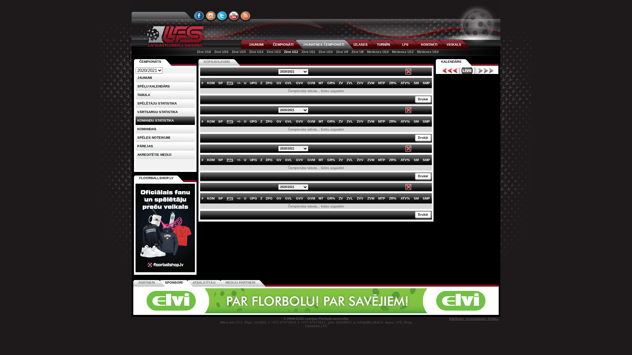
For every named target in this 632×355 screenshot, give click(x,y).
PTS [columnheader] (230, 83)
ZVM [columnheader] (370, 83)
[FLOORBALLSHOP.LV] (165, 272)
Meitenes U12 (403, 52)
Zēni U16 (221, 52)
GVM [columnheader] (311, 83)
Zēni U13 (274, 52)
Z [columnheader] (261, 83)
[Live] (467, 70)
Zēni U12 (291, 52)
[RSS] (245, 15)
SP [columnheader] (220, 83)
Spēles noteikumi (153, 137)
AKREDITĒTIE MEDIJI (154, 154)
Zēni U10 (326, 52)
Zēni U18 (204, 52)
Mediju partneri (240, 282)
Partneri (147, 282)
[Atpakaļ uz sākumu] (174, 36)
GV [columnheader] (278, 83)
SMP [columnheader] (426, 83)
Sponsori (174, 282)
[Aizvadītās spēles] (448, 70)
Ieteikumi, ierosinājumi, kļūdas (474, 318)
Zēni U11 (308, 52)
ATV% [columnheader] (405, 83)
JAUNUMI (256, 44)
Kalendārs (451, 61)
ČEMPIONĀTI (283, 44)
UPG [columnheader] (253, 83)
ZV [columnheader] (341, 83)
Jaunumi (144, 78)
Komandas (146, 129)
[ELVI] (316, 312)
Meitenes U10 (428, 52)
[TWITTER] (222, 15)
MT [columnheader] (321, 83)
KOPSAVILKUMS (217, 61)
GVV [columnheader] (299, 83)
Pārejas (145, 146)
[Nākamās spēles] (486, 70)
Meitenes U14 (378, 52)
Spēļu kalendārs (153, 86)
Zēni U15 (239, 52)
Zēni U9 (342, 52)
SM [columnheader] (416, 83)
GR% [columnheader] (331, 83)
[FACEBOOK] (199, 15)
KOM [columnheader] (211, 83)
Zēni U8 (358, 52)
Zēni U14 (256, 52)
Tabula (143, 95)
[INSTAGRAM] (211, 15)
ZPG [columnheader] (269, 83)
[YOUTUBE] (234, 15)
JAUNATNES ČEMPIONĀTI (323, 44)
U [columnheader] (245, 83)
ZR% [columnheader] (392, 83)
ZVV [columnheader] (360, 83)
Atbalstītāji (204, 282)
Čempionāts (150, 61)
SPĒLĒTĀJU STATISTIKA (157, 103)
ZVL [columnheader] (350, 83)
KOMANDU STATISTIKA (155, 120)
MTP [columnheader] (381, 83)
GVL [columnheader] (288, 83)
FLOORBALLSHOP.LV (156, 178)
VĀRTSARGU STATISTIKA (157, 112)
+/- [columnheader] (239, 83)
